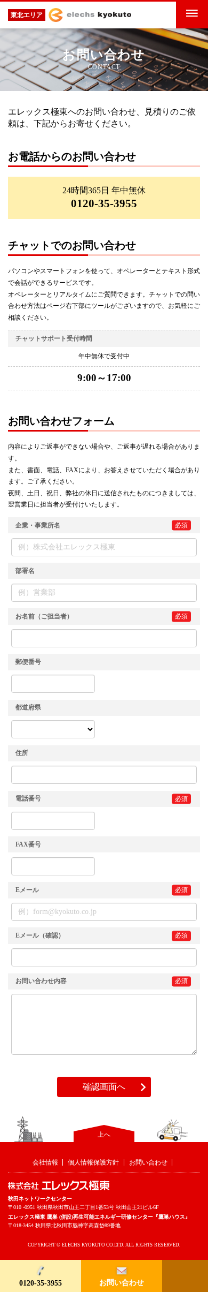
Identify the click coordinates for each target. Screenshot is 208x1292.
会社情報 (45, 1162)
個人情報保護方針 (93, 1162)
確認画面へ (104, 1086)
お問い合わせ (121, 1283)
